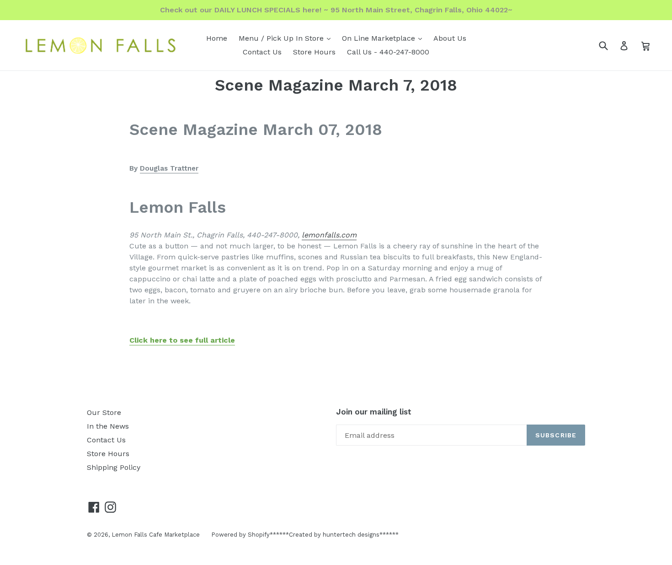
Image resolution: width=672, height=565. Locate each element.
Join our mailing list (373, 411)
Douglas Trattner (169, 168)
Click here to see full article (182, 340)
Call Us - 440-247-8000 (388, 52)
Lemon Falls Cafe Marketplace (156, 534)
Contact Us (262, 52)
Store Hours (314, 52)
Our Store (104, 412)
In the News (108, 426)
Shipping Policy (113, 467)
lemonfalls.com (329, 235)
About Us (449, 38)
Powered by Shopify (240, 534)
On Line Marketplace (384, 38)
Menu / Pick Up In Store (287, 38)
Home (216, 38)
